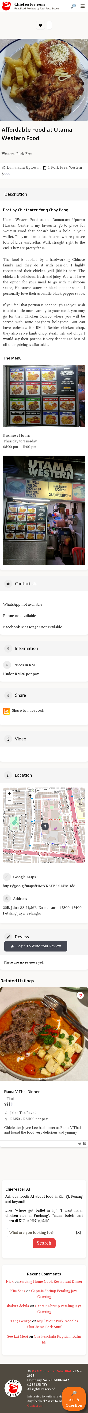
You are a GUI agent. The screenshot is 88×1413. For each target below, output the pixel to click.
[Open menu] (82, 6)
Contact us (34, 1405)
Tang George (20, 1321)
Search (44, 1243)
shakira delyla (18, 1306)
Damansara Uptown (22, 167)
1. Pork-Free (57, 167)
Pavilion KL (19, 1113)
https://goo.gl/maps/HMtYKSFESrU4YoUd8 (39, 886)
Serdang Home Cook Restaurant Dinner (50, 1281)
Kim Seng (17, 1291)
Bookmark (40, 25)
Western (75, 167)
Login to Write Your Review (38, 946)
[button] (5, 1034)
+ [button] (9, 794)
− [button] (9, 801)
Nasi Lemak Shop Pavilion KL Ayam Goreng (43, 1091)
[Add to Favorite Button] (80, 995)
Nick (10, 1281)
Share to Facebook (27, 710)
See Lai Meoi (17, 1336)
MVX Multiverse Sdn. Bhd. (51, 1371)
